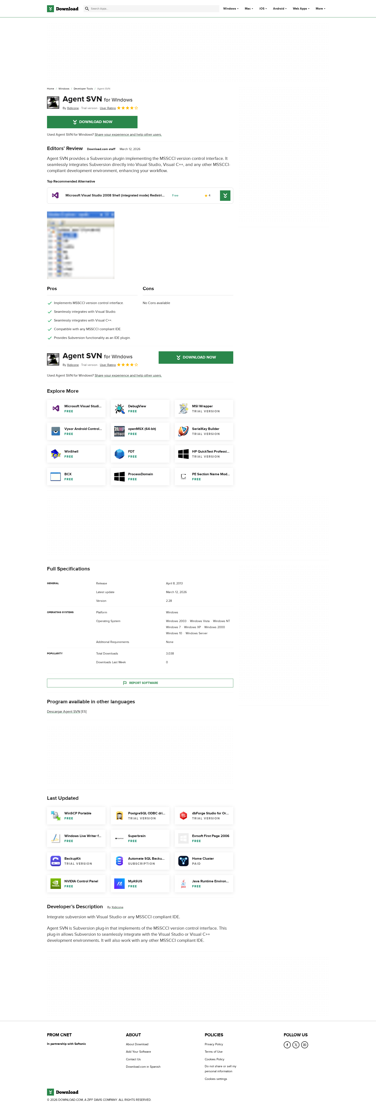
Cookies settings (216, 1079)
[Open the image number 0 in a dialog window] (80, 245)
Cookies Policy (214, 1059)
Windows (229, 8)
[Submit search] (87, 8)
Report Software (143, 683)
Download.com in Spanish (143, 1067)
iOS (261, 8)
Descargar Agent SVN (63, 711)
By (71, 108)
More (319, 8)
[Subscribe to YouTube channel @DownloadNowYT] (304, 1044)
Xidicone (117, 907)
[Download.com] (62, 8)
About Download (137, 1044)
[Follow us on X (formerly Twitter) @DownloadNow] (295, 1044)
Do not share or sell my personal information (220, 1068)
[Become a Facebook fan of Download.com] (287, 1044)
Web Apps (300, 8)
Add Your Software (138, 1052)
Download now (95, 122)
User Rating (108, 108)
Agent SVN (98, 99)
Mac (248, 8)
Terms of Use (214, 1052)
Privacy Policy (214, 1044)
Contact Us (133, 1059)
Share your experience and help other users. (128, 134)
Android (278, 8)
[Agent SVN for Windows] (53, 102)
